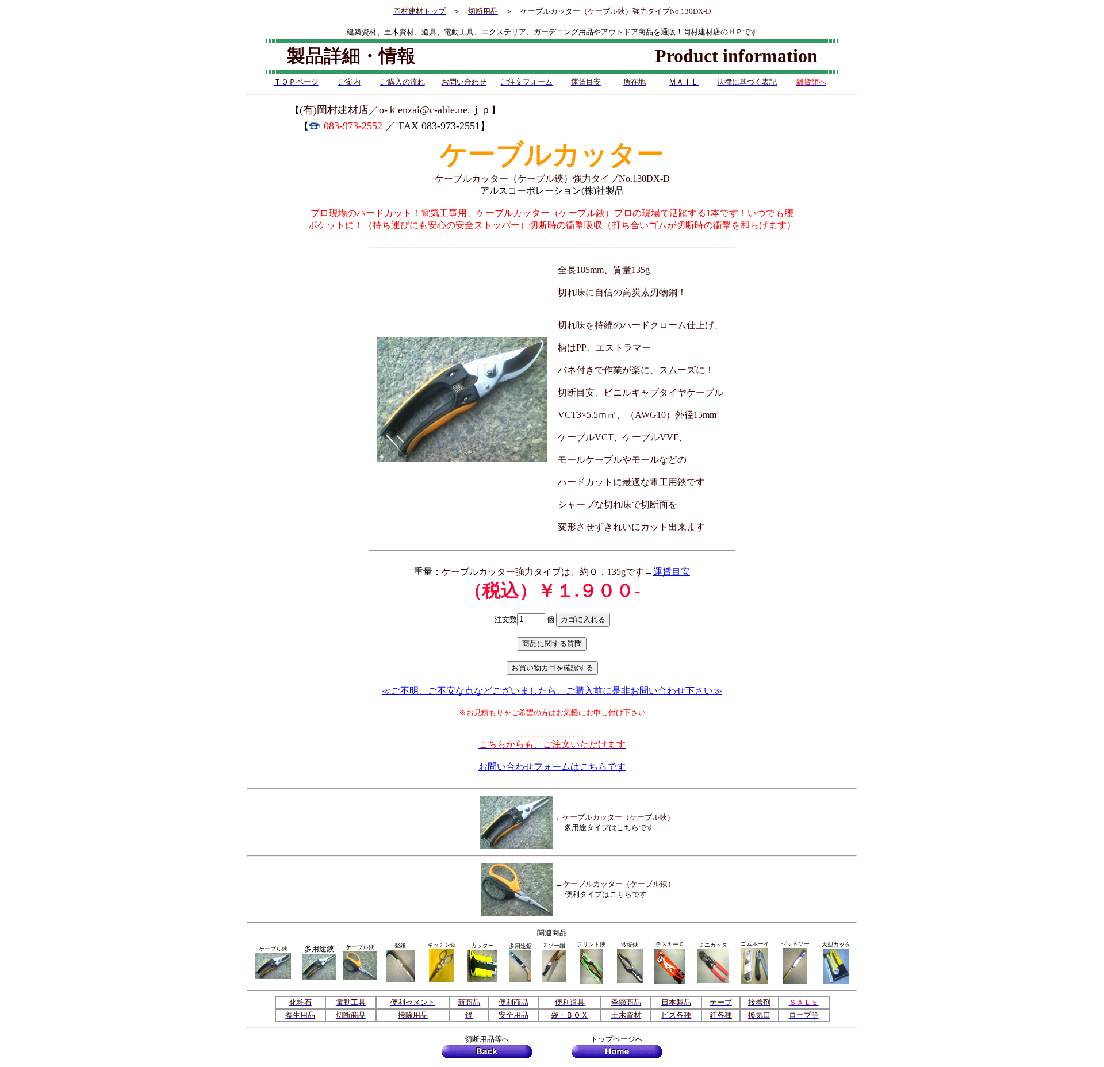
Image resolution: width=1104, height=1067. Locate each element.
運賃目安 (671, 572)
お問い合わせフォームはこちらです (552, 767)
